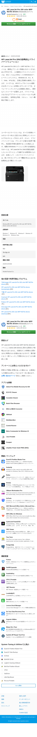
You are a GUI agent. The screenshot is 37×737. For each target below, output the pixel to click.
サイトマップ (5, 706)
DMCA (21, 709)
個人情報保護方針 (24, 702)
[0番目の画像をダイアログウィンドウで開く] (14, 173)
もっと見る (18, 685)
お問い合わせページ (8, 376)
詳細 (2, 696)
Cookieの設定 (23, 712)
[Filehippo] (6, 1)
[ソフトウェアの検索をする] (31, 1)
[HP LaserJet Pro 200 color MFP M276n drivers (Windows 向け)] (3, 13)
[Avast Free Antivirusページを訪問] (18, 19)
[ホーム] (2, 6)
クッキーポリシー (24, 699)
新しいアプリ (23, 706)
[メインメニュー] (35, 1)
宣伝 (2, 702)
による (14, 14)
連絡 (2, 699)
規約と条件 (22, 696)
